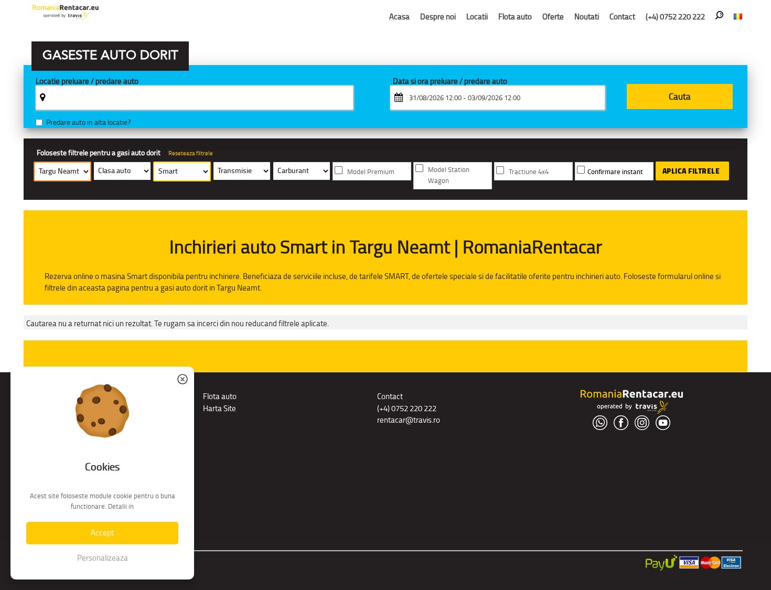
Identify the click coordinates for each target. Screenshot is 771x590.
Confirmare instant (615, 172)
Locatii (477, 16)
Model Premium (370, 171)
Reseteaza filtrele (190, 153)
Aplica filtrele (691, 171)
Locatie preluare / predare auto (87, 82)
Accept (102, 532)
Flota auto (515, 16)
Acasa (399, 16)
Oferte (553, 16)
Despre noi (438, 16)
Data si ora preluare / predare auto (450, 82)
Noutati (586, 16)
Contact (622, 16)
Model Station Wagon (448, 175)
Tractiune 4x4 (529, 171)
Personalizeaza (102, 557)
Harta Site (219, 408)
